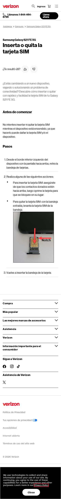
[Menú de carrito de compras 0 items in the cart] (49, 6)
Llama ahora (46, 15)
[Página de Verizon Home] (11, 6)
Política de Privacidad (14, 412)
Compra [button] (8, 303)
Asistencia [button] (9, 328)
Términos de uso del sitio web (18, 443)
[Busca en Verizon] (33, 6)
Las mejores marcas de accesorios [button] (24, 320)
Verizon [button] (8, 337)
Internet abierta (11, 436)
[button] (25, 69)
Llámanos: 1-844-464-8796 (17, 15)
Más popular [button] (10, 311)
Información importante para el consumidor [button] (22, 348)
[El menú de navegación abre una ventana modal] (56, 6)
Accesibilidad (10, 428)
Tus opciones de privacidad (17, 420)
